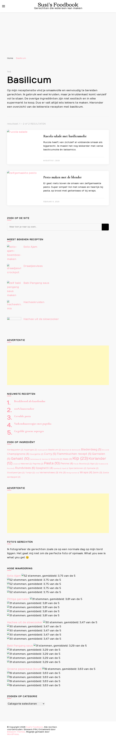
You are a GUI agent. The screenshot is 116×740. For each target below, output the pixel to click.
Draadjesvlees (33, 266)
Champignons (18, 454)
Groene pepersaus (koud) (24, 669)
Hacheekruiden (33, 302)
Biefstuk (76, 450)
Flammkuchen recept (74, 453)
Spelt (65, 468)
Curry (50, 453)
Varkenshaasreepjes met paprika (32, 423)
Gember (46, 459)
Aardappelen (15, 450)
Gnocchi (56, 459)
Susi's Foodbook (34, 727)
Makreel (26, 464)
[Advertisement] (58, 33)
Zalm (97, 472)
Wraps (86, 472)
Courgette (36, 454)
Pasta (52, 463)
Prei (75, 464)
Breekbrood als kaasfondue (29, 401)
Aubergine (43, 450)
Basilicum (54, 450)
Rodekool (103, 464)
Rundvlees (25, 468)
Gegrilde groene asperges (29, 431)
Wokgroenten (72, 473)
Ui (37, 473)
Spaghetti (44, 468)
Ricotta (84, 464)
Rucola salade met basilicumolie (65, 136)
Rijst (94, 464)
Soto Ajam (30, 246)
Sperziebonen (77, 468)
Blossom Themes (16, 732)
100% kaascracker (24, 408)
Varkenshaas (48, 472)
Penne (66, 463)
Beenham (66, 450)
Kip (80, 458)
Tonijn (30, 473)
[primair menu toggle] (3, 6)
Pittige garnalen (18, 599)
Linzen (16, 464)
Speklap (57, 468)
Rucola (10, 468)
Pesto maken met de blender (62, 177)
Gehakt (20, 459)
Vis (62, 472)
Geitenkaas (35, 459)
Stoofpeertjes (16, 473)
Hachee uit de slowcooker (41, 319)
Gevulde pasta (22, 416)
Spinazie (92, 468)
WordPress (13, 734)
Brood (105, 450)
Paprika (38, 464)
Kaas (67, 459)
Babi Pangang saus (36, 283)
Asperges (30, 450)
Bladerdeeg (91, 449)
